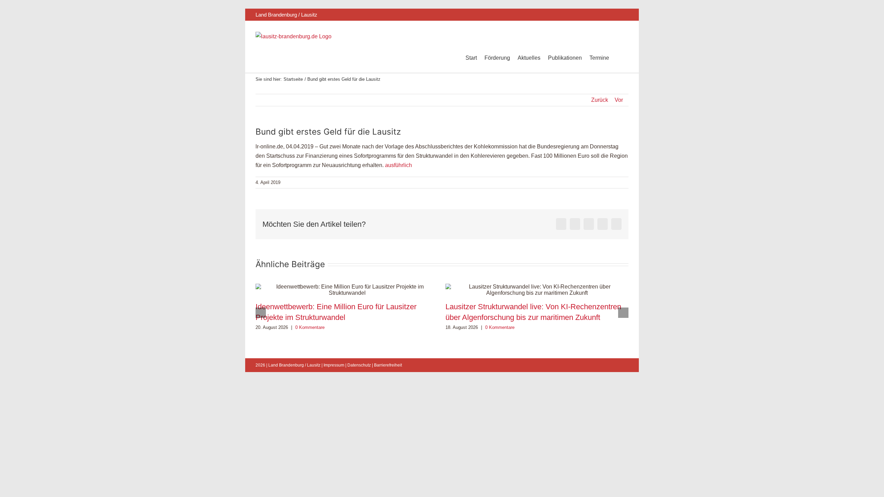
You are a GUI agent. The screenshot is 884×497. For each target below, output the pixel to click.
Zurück (599, 100)
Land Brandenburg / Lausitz (294, 365)
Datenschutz (359, 365)
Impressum (334, 365)
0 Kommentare (310, 327)
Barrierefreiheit (388, 365)
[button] (619, 57)
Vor (619, 100)
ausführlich (398, 165)
